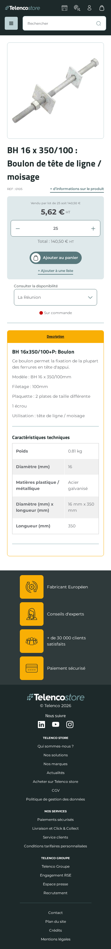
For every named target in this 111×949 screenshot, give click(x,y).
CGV (55, 790)
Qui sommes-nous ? (56, 746)
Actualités (56, 772)
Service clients (55, 837)
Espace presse (55, 884)
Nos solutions (56, 755)
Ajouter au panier (60, 257)
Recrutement (55, 893)
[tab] (55, 336)
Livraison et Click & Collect (55, 828)
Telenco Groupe (56, 866)
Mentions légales (55, 939)
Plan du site (55, 921)
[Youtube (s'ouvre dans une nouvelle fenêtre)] (55, 725)
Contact (55, 912)
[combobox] (64, 23)
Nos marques (55, 764)
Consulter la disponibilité (36, 286)
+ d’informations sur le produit (77, 189)
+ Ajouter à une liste (55, 271)
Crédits (55, 930)
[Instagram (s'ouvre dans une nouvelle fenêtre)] (69, 725)
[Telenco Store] (22, 8)
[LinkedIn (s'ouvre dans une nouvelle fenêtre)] (41, 725)
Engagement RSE (55, 875)
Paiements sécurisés (55, 819)
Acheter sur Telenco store (55, 781)
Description (55, 336)
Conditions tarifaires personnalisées (55, 846)
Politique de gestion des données (55, 799)
